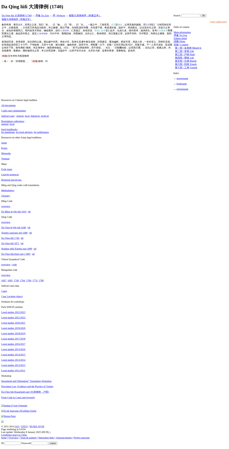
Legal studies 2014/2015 (13, 354)
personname (182, 89)
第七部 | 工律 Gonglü (186, 67)
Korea (4, 148)
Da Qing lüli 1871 (10, 243)
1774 (34, 280)
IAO (17, 426)
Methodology (7, 190)
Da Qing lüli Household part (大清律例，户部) (25, 392)
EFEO (24, 426)
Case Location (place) (12, 296)
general (20, 116)
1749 (16, 280)
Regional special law (11, 180)
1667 (3, 280)
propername (182, 78)
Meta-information (182, 32)
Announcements (64, 437)
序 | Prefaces (59, 15)
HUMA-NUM (37, 426)
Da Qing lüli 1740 (10, 238)
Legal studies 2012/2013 (13, 365)
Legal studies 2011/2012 (13, 370)
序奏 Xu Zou (42, 15)
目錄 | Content (181, 44)
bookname (182, 83)
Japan (4, 142)
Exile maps (6, 169)
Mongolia (6, 153)
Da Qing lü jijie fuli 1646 (13, 227)
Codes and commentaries (13, 110)
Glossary (6, 195)
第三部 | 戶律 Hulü (185, 54)
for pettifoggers (41, 132)
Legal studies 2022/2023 (13, 312)
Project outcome (82, 437)
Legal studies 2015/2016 (13, 349)
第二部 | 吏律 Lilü (184, 51)
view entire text (218, 21)
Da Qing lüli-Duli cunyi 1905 (15, 254)
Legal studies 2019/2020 (13, 328)
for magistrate (8, 132)
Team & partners (28, 437)
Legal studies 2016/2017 (13, 344)
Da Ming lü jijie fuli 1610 (13, 211)
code (14, 264)
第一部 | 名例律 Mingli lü (188, 48)
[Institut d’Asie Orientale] (14, 405)
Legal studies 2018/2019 (13, 333)
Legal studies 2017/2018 (13, 338)
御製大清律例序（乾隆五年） (85, 15)
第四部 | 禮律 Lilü (184, 57)
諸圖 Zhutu (179, 41)
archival (45, 116)
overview (5, 206)
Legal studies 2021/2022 (13, 317)
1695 (9, 280)
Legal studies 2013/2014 (13, 360)
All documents (8, 105)
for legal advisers (24, 132)
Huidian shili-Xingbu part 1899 (16, 248)
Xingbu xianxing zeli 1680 (14, 233)
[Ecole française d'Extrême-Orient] (18, 411)
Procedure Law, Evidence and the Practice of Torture (27, 386)
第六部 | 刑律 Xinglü (186, 64)
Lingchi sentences (10, 174)
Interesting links (46, 437)
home (4, 437)
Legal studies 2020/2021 (13, 323)
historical (35, 116)
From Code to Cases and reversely (18, 397)
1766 (28, 280)
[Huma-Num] (8, 416)
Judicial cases (7, 116)
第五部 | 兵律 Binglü (185, 61)
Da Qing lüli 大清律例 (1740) (17, 15)
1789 (41, 280)
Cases (4, 291)
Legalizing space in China (14, 435)
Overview (13, 437)
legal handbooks (9, 129)
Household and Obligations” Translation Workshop (26, 381)
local (27, 116)
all (29, 211)
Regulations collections (12, 121)
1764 (22, 280)
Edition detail (180, 38)
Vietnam (5, 158)
